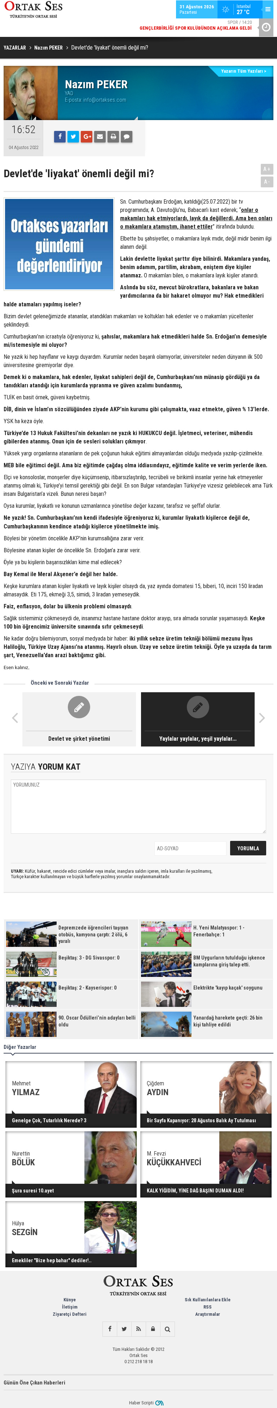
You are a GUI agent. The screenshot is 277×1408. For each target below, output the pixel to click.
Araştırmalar (207, 1314)
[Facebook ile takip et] (109, 1329)
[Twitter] (73, 136)
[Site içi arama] (167, 1329)
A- (267, 181)
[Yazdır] (113, 136)
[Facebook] (60, 136)
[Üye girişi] (153, 1329)
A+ (267, 169)
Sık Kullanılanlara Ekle (207, 1299)
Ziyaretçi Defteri (70, 1314)
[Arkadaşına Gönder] (100, 136)
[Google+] (86, 136)
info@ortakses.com (104, 100)
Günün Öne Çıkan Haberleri (34, 1382)
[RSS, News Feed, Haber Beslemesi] (138, 1329)
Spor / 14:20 (196, 25)
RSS (207, 1307)
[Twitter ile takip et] (124, 1329)
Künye (69, 1299)
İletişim (70, 1307)
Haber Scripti (141, 1402)
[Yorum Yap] (126, 136)
